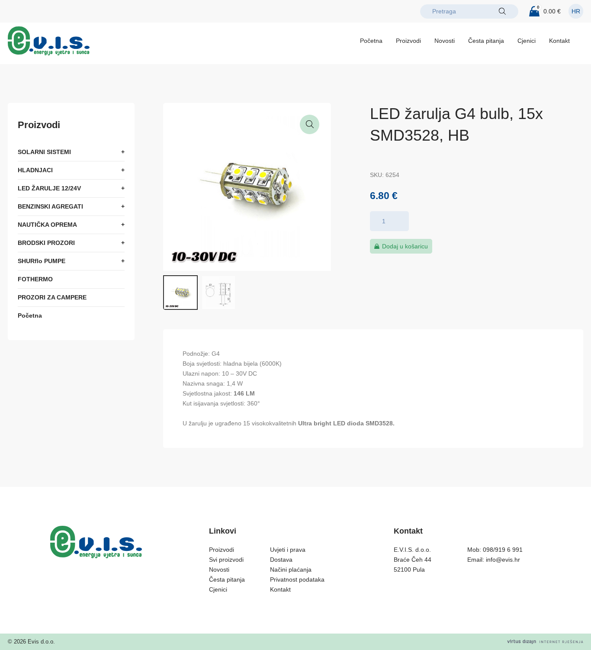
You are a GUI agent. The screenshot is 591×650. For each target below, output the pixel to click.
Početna (371, 40)
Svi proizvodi (226, 559)
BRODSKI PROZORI (46, 242)
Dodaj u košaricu (405, 246)
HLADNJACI (35, 170)
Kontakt (559, 40)
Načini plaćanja (291, 569)
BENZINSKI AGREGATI (50, 206)
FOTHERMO (35, 279)
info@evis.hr (503, 559)
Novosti (444, 40)
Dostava (281, 559)
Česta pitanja (486, 40)
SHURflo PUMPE (41, 260)
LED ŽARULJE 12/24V (49, 188)
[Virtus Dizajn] (545, 641)
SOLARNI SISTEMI (44, 151)
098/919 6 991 (503, 549)
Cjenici (526, 40)
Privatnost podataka (297, 579)
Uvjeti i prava (287, 549)
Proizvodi (408, 40)
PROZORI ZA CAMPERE (52, 297)
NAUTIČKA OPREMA (47, 224)
